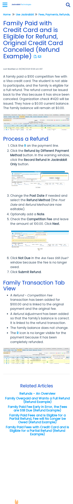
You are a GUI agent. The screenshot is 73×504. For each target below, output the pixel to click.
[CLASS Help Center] (21, 3)
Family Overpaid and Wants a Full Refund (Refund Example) (37, 400)
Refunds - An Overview (37, 393)
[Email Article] (40, 56)
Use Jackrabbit (25, 14)
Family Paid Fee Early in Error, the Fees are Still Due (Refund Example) (37, 408)
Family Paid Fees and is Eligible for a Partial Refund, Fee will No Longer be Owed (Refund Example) (37, 418)
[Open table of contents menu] (6, 4)
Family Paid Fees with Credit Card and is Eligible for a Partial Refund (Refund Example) (37, 430)
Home (7, 14)
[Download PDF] (35, 56)
